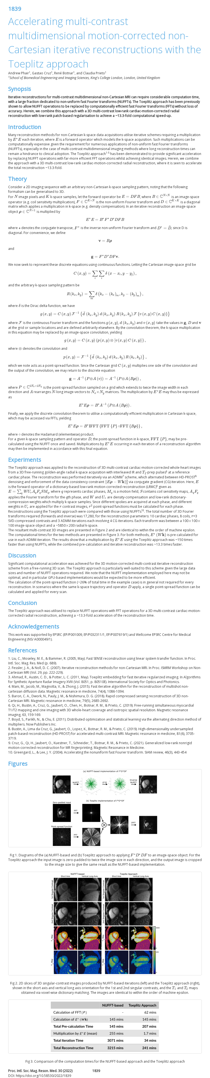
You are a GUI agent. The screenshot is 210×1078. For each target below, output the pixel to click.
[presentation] (17, 139)
